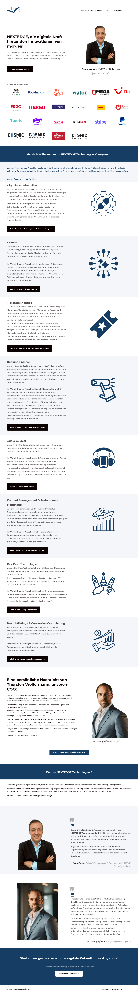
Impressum (106, 989)
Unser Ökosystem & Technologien (94, 10)
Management (116, 10)
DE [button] (126, 10)
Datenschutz (117, 989)
